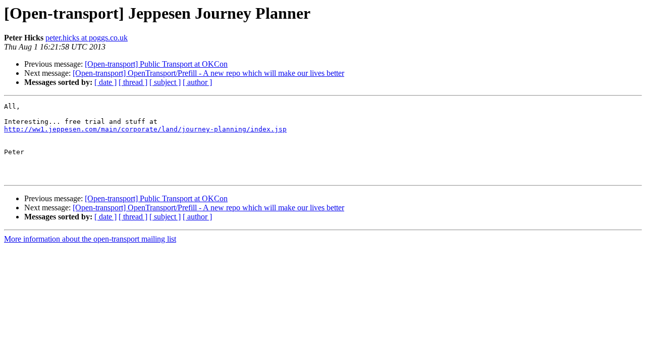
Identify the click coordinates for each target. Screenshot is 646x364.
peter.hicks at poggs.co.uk (86, 37)
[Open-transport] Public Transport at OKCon (156, 64)
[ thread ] (133, 82)
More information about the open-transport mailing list (90, 239)
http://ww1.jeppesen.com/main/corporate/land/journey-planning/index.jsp (145, 129)
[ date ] (105, 82)
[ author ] (197, 82)
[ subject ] (165, 82)
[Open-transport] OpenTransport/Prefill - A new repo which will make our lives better (208, 73)
